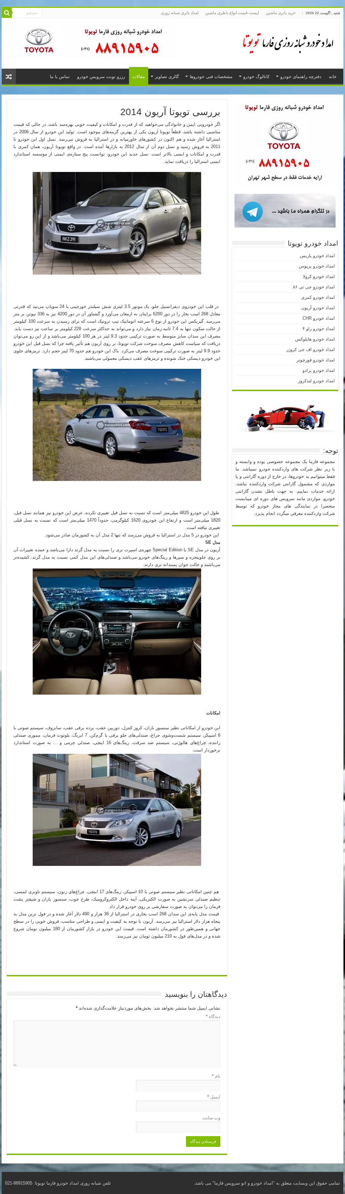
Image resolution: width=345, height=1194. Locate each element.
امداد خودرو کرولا (319, 276)
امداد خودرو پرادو (319, 370)
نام (216, 1076)
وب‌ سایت (211, 1117)
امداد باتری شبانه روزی (179, 12)
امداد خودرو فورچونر (315, 359)
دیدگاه (213, 1016)
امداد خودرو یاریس (317, 255)
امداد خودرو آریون (318, 307)
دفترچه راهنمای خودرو (300, 76)
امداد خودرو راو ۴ (319, 328)
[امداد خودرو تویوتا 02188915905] (284, 42)
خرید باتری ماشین (280, 12)
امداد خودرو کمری (318, 297)
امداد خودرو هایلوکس (315, 339)
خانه (333, 76)
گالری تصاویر (167, 76)
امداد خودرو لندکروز (316, 380)
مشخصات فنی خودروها (211, 76)
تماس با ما (60, 76)
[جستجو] (7, 13)
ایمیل (213, 1096)
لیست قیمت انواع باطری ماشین (232, 12)
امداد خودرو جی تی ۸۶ (314, 286)
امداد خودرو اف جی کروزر (310, 349)
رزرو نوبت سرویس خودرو (101, 76)
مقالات (138, 76)
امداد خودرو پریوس (317, 266)
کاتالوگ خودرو (256, 76)
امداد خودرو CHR (319, 318)
